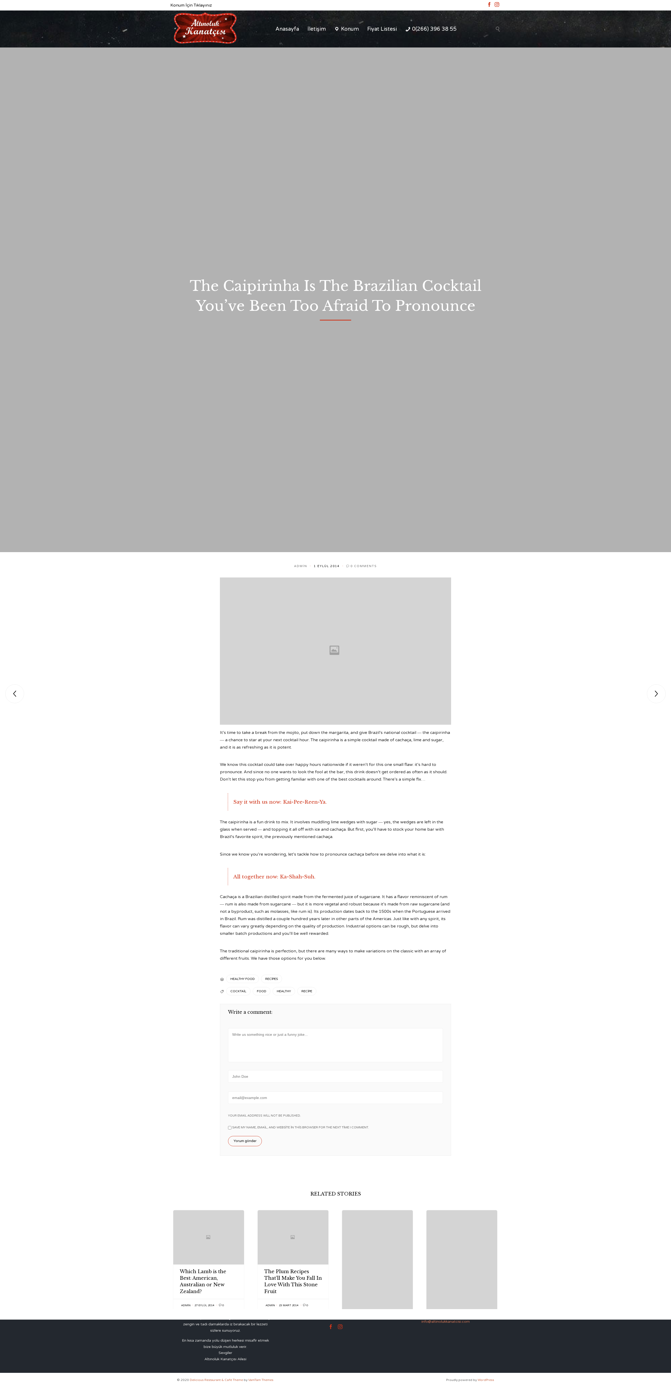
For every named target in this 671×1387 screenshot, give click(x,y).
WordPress (486, 1380)
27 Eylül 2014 (204, 1305)
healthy (284, 991)
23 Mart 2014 (288, 1305)
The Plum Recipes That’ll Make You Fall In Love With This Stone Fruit (293, 1281)
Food (261, 991)
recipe (306, 991)
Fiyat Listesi (382, 29)
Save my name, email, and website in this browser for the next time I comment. (300, 1127)
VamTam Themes (260, 1380)
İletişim (316, 29)
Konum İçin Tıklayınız (191, 5)
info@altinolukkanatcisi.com (445, 1321)
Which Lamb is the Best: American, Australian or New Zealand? (203, 1281)
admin (300, 566)
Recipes (271, 979)
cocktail (238, 991)
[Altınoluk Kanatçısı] (205, 28)
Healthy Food (242, 979)
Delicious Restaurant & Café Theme (216, 1380)
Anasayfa (287, 29)
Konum (350, 29)
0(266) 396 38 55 (434, 29)
